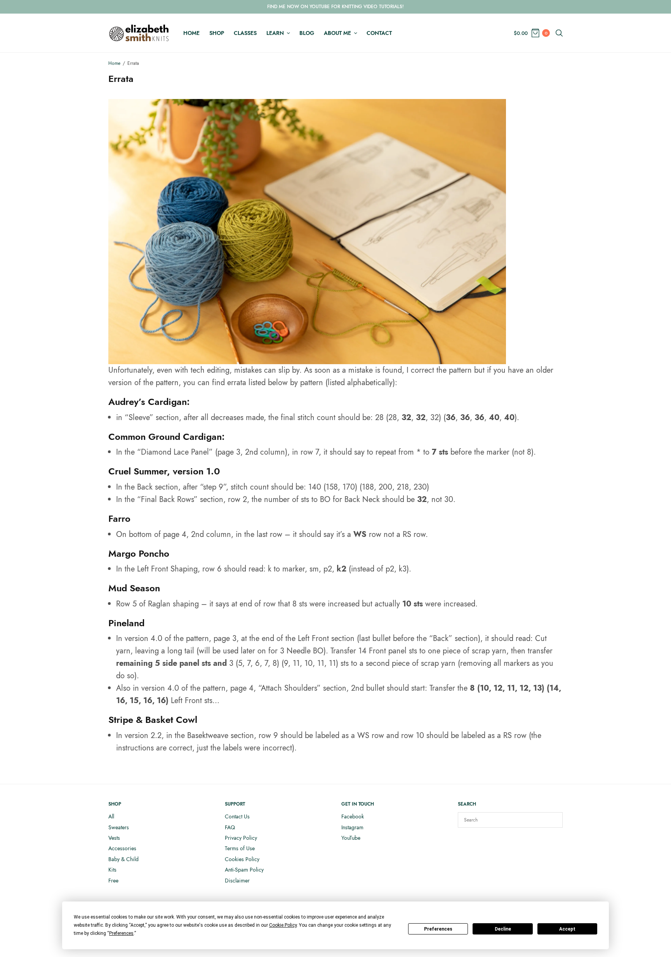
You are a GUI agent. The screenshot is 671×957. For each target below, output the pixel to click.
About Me (337, 33)
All (111, 816)
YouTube (350, 838)
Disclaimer (237, 880)
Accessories (122, 848)
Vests (114, 838)
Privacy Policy (241, 838)
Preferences (438, 929)
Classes (245, 33)
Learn (275, 33)
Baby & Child (123, 859)
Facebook (352, 816)
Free (113, 880)
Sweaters (118, 827)
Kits (112, 870)
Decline (503, 929)
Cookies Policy (242, 859)
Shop (216, 33)
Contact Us (237, 816)
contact (379, 33)
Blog (306, 33)
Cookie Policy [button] (283, 925)
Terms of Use (240, 848)
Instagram (352, 827)
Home (191, 33)
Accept (567, 929)
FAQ (230, 827)
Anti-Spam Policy (244, 870)
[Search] (553, 820)
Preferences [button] (121, 933)
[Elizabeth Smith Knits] (139, 33)
